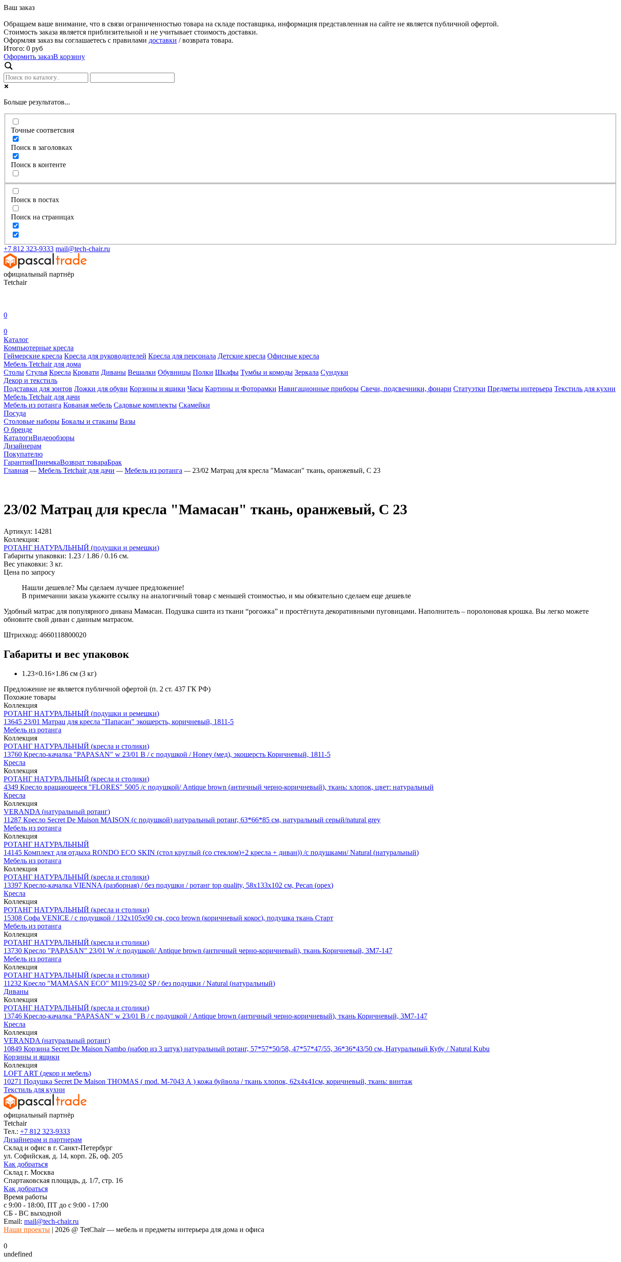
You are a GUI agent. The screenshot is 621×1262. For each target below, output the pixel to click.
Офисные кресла (293, 356)
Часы (195, 389)
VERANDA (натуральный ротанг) (57, 811)
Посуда (15, 413)
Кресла (60, 372)
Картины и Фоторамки (240, 389)
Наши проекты (27, 1229)
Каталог (16, 339)
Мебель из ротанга (32, 405)
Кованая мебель (87, 405)
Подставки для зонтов (38, 389)
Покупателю (23, 454)
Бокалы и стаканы (89, 421)
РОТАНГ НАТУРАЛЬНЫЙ (46, 844)
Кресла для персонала (182, 356)
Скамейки (194, 405)
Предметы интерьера (519, 389)
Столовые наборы (32, 421)
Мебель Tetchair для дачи (42, 397)
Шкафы (227, 372)
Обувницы (174, 372)
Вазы (127, 421)
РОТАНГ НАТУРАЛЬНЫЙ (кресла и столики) (76, 746)
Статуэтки (469, 389)
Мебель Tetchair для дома (42, 364)
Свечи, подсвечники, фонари (406, 389)
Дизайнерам (22, 446)
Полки (203, 372)
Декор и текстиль (30, 380)
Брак (114, 462)
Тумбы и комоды (266, 372)
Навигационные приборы (318, 389)
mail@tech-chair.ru (82, 249)
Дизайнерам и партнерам (43, 1139)
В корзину (69, 56)
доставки (163, 40)
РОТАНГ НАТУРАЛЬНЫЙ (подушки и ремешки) (81, 548)
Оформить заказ (28, 56)
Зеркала (307, 372)
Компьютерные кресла (39, 348)
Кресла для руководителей (105, 356)
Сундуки (334, 372)
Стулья (36, 372)
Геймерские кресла (33, 356)
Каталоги (18, 438)
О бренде (18, 429)
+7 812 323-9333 (29, 249)
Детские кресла (241, 356)
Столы (14, 372)
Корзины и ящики (157, 389)
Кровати (86, 372)
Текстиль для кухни (585, 389)
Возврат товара (83, 462)
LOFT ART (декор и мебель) (47, 1073)
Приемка (46, 462)
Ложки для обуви (101, 389)
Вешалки (142, 372)
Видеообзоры (54, 438)
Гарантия (18, 462)
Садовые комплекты (145, 405)
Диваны (113, 372)
